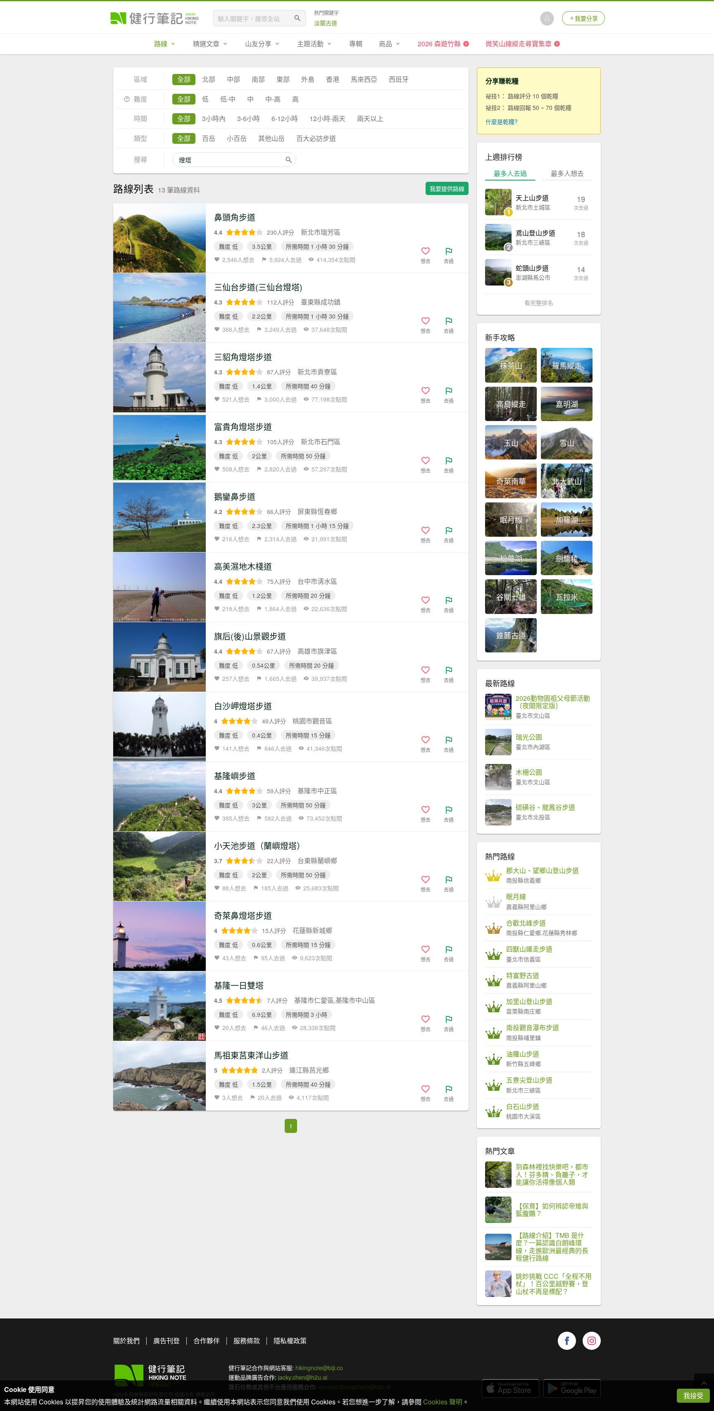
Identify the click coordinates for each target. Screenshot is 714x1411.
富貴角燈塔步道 (243, 427)
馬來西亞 (364, 79)
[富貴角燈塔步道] (159, 447)
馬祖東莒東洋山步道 (251, 1055)
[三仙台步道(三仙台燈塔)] (159, 308)
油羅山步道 (522, 1054)
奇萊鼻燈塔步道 (243, 915)
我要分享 (586, 18)
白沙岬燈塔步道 (243, 706)
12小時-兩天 (327, 118)
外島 (307, 79)
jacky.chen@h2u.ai (302, 1377)
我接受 (693, 1395)
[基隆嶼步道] (159, 796)
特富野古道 (522, 975)
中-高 (273, 99)
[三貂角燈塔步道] (159, 377)
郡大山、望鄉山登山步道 (542, 870)
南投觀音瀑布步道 (532, 1027)
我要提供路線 (447, 188)
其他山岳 (271, 138)
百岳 (208, 138)
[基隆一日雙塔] (159, 1006)
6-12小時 (284, 118)
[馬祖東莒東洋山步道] (159, 1076)
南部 (258, 79)
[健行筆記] (154, 18)
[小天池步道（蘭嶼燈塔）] (159, 866)
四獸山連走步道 (529, 949)
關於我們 (126, 1340)
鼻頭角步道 (234, 217)
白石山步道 (522, 1106)
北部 (208, 79)
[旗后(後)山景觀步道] (159, 657)
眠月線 (516, 896)
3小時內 (214, 118)
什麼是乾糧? (502, 121)
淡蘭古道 (325, 23)
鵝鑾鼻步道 (234, 496)
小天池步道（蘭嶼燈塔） (259, 846)
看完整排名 (538, 302)
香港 (332, 79)
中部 (233, 79)
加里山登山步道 (529, 1001)
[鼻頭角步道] (159, 238)
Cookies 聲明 (442, 1401)
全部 (183, 79)
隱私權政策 (290, 1340)
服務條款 (246, 1340)
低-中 (228, 99)
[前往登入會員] (547, 18)
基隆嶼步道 (234, 776)
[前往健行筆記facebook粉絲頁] (567, 1341)
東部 (283, 79)
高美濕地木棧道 (243, 566)
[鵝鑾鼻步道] (159, 517)
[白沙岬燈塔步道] (159, 726)
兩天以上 (370, 118)
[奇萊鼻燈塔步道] (159, 936)
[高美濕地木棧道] (159, 587)
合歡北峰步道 (526, 923)
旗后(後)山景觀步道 (250, 636)
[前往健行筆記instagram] (592, 1341)
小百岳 (237, 138)
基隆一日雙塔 (239, 985)
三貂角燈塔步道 (243, 357)
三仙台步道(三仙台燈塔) (258, 287)
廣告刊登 (166, 1340)
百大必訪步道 (316, 138)
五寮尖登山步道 (529, 1080)
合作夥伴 (206, 1340)
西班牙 (399, 79)
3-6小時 (248, 118)
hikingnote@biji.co (319, 1367)
